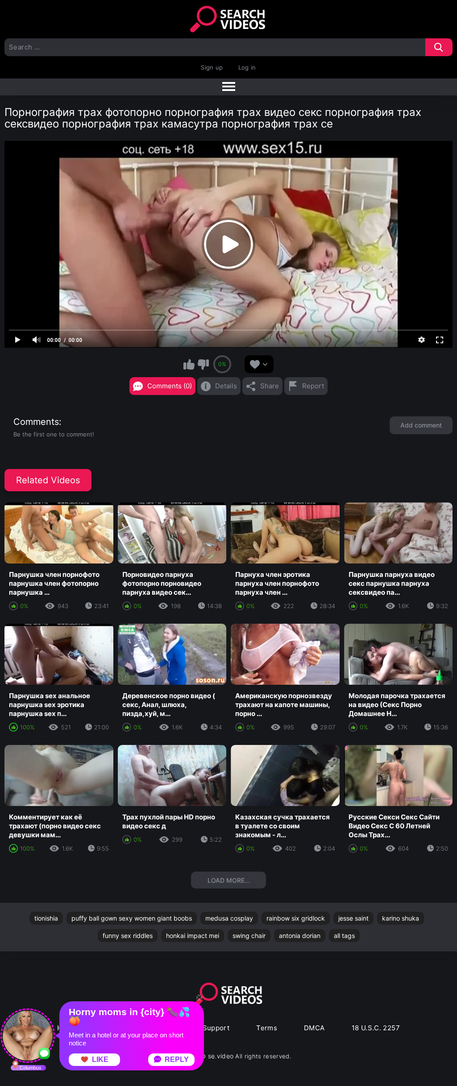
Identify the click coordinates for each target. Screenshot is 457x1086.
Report (313, 386)
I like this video (189, 364)
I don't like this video (203, 364)
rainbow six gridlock (295, 918)
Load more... (229, 880)
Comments (36, 421)
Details (226, 386)
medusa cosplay (229, 918)
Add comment (421, 425)
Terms (266, 1028)
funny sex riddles (128, 935)
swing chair (249, 935)
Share (269, 386)
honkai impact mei (192, 935)
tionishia (46, 918)
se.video (221, 1056)
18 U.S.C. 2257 (376, 1028)
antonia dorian (299, 935)
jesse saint (353, 918)
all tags (344, 935)
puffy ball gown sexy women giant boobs (131, 918)
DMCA (314, 1028)
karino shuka (400, 918)
